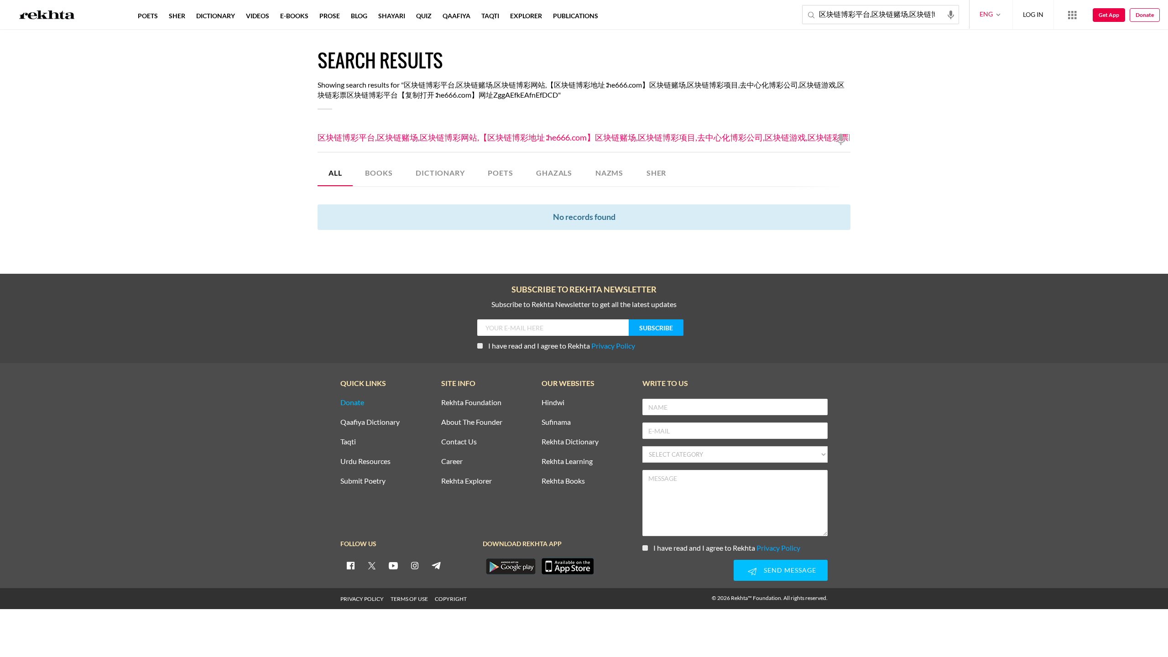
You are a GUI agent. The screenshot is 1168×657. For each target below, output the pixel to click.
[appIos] (568, 566)
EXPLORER (526, 16)
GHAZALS (554, 172)
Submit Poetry (363, 481)
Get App (1109, 14)
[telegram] (436, 565)
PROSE (329, 16)
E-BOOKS (294, 16)
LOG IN (1033, 14)
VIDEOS (257, 16)
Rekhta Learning (567, 461)
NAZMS (609, 172)
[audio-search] (951, 14)
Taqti (348, 442)
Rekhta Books (563, 481)
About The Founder (471, 422)
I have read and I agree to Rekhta (561, 345)
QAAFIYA (456, 16)
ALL (335, 172)
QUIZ (424, 16)
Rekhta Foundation (471, 403)
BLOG (359, 16)
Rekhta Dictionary (570, 442)
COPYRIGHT (451, 598)
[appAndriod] (511, 566)
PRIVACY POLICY (362, 598)
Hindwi (553, 403)
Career (452, 461)
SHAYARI (391, 16)
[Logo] (47, 16)
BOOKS (378, 172)
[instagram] (414, 565)
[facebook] (350, 565)
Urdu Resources (365, 461)
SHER (656, 172)
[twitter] (372, 565)
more (618, 16)
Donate (1145, 14)
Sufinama (556, 422)
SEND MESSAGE (790, 570)
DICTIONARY (440, 172)
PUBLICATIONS (575, 16)
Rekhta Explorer (466, 481)
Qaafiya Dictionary (370, 422)
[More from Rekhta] (1072, 14)
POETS (500, 172)
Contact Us (459, 442)
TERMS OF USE (409, 598)
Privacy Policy (613, 345)
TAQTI (490, 16)
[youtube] (393, 565)
